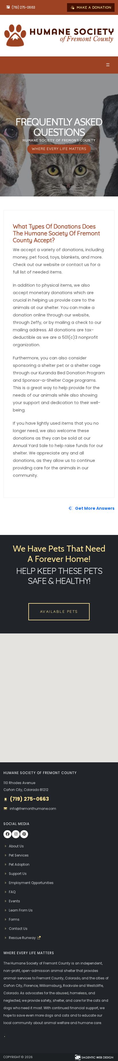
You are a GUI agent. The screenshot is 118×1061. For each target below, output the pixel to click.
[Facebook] (7, 834)
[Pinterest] (24, 834)
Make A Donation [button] (93, 7)
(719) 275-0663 (23, 7)
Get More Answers (94, 508)
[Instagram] (16, 834)
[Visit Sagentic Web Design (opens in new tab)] (94, 1057)
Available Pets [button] (59, 611)
